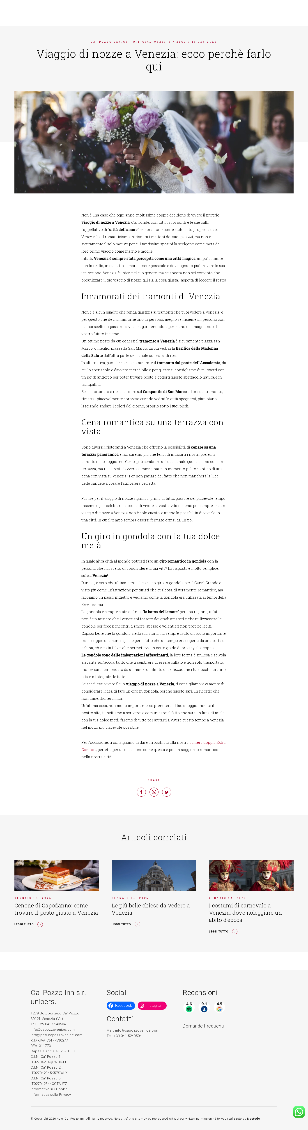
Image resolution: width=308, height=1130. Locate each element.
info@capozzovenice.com (53, 1030)
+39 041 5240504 (128, 1036)
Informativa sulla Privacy (51, 1095)
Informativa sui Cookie (49, 1089)
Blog (182, 41)
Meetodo (253, 1118)
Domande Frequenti (203, 1026)
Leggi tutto (24, 924)
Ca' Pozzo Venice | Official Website (131, 41)
